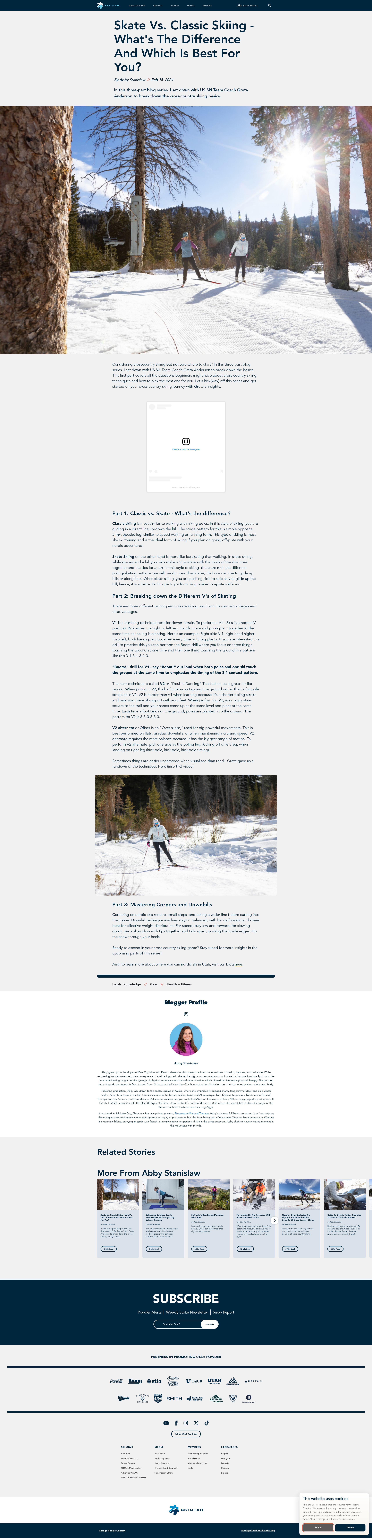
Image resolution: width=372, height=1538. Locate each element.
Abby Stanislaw (186, 1063)
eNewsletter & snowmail (165, 1468)
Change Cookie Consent (112, 1530)
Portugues (226, 1458)
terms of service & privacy (133, 1477)
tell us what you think (186, 1434)
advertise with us (129, 1473)
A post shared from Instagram (186, 487)
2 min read (199, 1249)
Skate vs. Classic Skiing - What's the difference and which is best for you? (117, 1217)
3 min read (335, 1249)
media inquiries (161, 1458)
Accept (350, 1527)
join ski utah (194, 1458)
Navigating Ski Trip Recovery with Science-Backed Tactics (253, 1216)
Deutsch (225, 1468)
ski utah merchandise (131, 1468)
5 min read (154, 1249)
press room (159, 1453)
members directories (197, 1463)
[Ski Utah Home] (108, 5)
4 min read (108, 1249)
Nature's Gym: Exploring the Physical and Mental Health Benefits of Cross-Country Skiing (298, 1217)
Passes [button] (190, 5)
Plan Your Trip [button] (137, 5)
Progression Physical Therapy (192, 1113)
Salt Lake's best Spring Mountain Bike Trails (207, 1216)
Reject (318, 1527)
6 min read (290, 1249)
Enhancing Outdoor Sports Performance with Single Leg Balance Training (160, 1217)
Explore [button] (207, 5)
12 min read (245, 1249)
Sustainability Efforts (163, 1473)
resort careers (128, 1463)
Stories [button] (175, 5)
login (190, 1468)
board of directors (129, 1458)
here (238, 964)
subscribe (210, 1324)
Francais (225, 1463)
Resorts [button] (157, 5)
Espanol (224, 1473)
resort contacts (161, 1463)
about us (125, 1453)
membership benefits (198, 1453)
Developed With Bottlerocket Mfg (258, 1530)
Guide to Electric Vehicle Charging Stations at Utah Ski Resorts (344, 1216)
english (224, 1453)
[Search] (269, 5)
